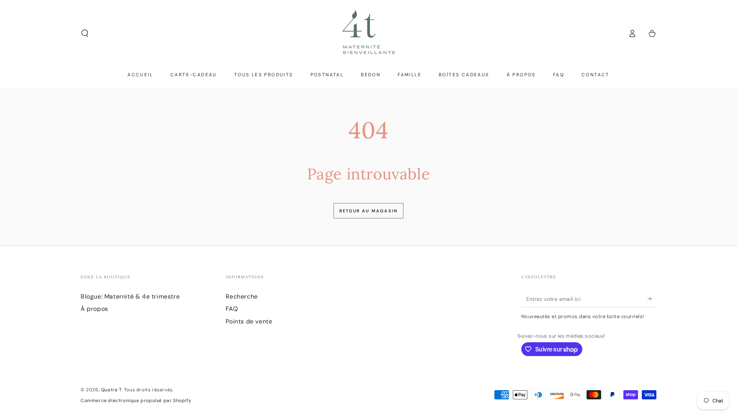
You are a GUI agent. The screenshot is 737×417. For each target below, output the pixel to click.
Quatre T (111, 390)
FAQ (232, 309)
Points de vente (249, 321)
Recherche (242, 296)
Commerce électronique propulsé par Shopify (136, 400)
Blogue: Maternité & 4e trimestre (130, 296)
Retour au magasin (368, 210)
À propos (94, 309)
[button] (85, 33)
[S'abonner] (652, 298)
